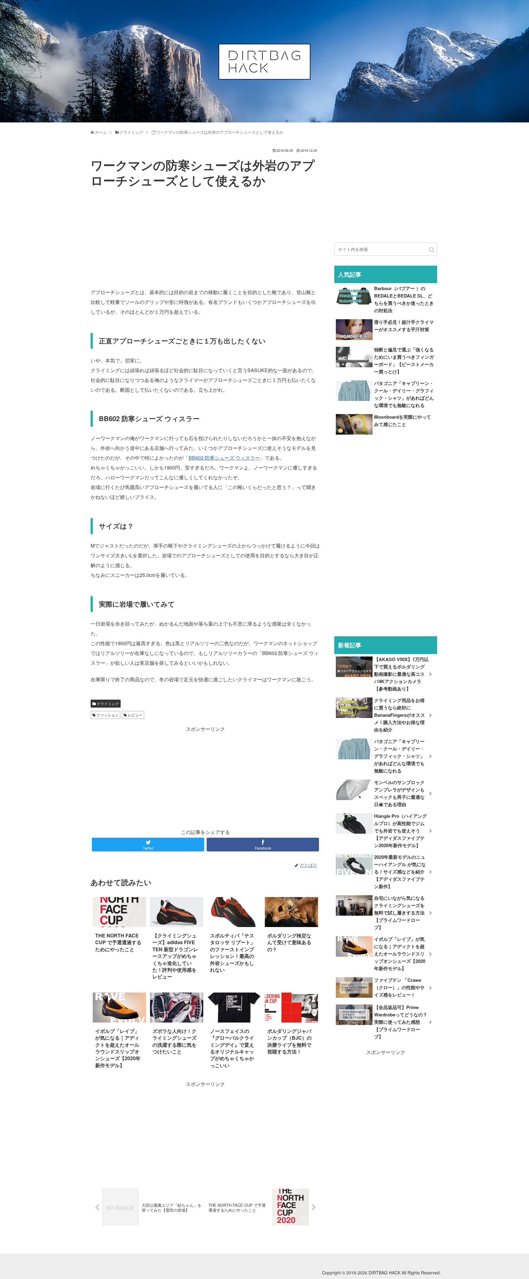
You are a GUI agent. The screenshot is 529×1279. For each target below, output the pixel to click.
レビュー (134, 714)
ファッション (107, 714)
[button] (431, 249)
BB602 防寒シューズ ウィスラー (224, 457)
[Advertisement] (205, 236)
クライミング (107, 703)
